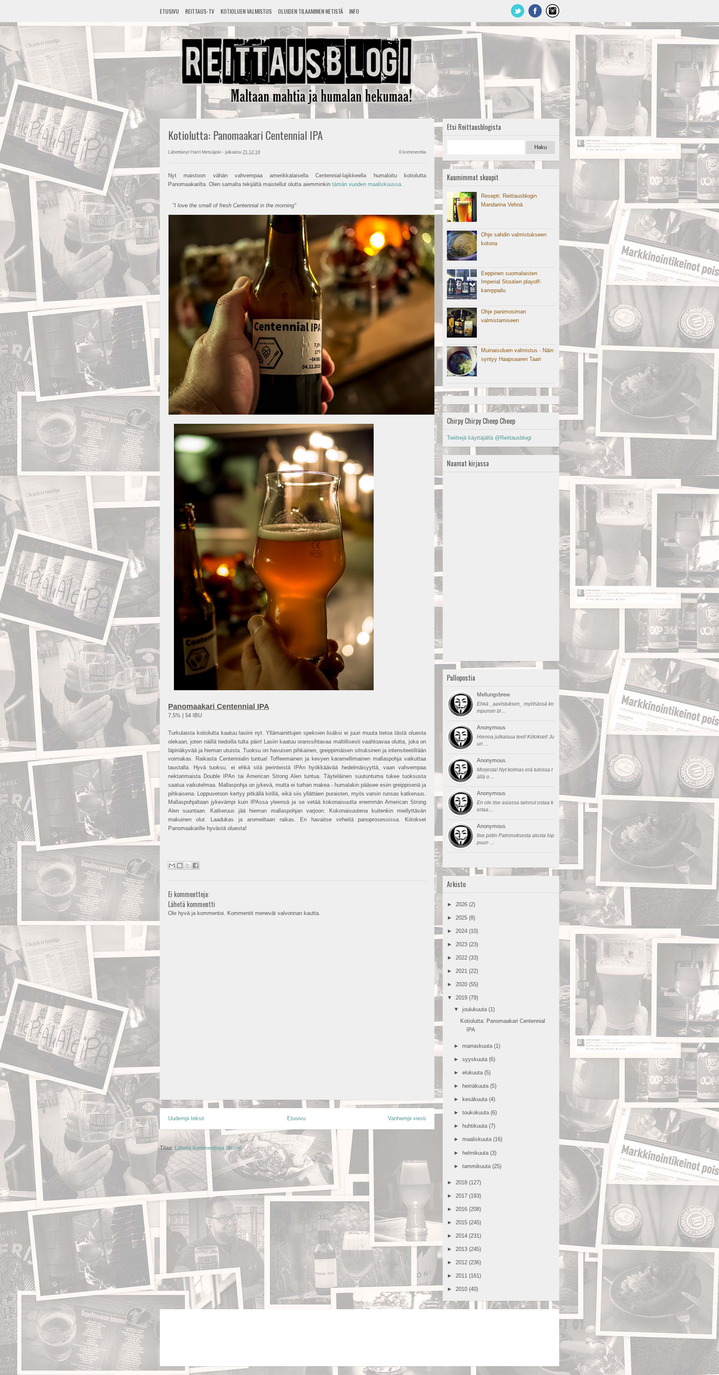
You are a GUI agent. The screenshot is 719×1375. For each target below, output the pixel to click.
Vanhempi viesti (407, 1118)
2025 (462, 918)
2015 (462, 1222)
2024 (462, 931)
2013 (462, 1249)
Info (354, 11)
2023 (462, 944)
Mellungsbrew (493, 694)
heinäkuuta (476, 1086)
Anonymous (491, 727)
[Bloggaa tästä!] (180, 865)
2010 (462, 1289)
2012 (462, 1262)
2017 (462, 1196)
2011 (462, 1276)
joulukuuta (475, 1009)
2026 (462, 904)
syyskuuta (475, 1059)
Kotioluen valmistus (246, 11)
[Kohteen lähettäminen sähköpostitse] (172, 865)
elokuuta (473, 1072)
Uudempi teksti (186, 1118)
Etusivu (169, 11)
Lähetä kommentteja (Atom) (208, 1148)
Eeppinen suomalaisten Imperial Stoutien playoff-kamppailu (511, 282)
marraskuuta (478, 1046)
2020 (462, 984)
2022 (462, 958)
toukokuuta (476, 1112)
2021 (462, 971)
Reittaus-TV (199, 11)
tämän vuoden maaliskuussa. (367, 184)
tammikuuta (477, 1166)
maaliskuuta (477, 1139)
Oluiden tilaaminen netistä (310, 11)
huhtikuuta (475, 1126)
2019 (462, 998)
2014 (462, 1236)
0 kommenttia (412, 151)
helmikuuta (476, 1153)
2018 (462, 1182)
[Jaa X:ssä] (187, 865)
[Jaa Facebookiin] (195, 865)
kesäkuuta (475, 1099)
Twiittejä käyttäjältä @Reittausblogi (489, 438)
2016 (462, 1209)
